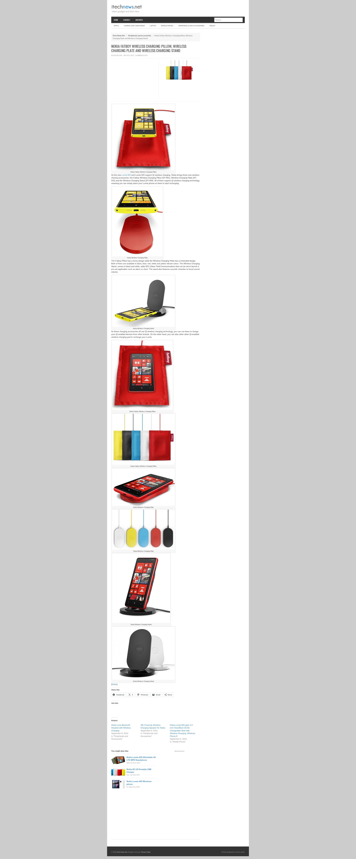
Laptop (153, 26)
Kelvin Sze (118, 55)
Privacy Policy (146, 852)
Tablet (212, 26)
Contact (126, 19)
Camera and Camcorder (134, 26)
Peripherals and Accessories (191, 26)
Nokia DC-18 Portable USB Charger (139, 770)
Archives (139, 19)
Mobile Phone (166, 26)
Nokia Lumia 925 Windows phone (139, 782)
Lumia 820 (126, 175)
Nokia (114, 684)
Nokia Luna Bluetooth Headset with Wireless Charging (121, 728)
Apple (116, 26)
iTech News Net (119, 36)
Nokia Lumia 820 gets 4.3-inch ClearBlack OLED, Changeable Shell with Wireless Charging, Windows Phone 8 (182, 730)
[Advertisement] (194, 8)
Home (116, 19)
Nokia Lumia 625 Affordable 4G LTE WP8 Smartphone (141, 758)
